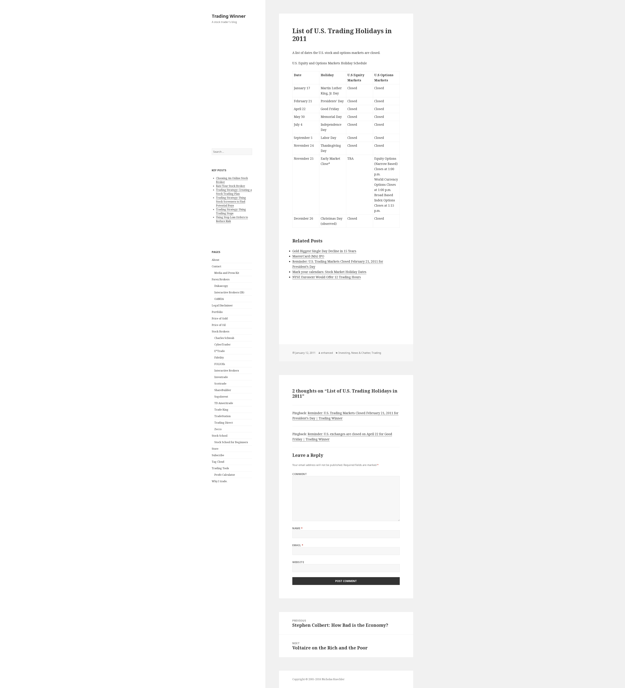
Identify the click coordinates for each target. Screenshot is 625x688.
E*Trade (219, 351)
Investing (344, 353)
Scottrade (220, 383)
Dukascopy (221, 286)
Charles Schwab (224, 338)
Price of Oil (219, 325)
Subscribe (218, 455)
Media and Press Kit (226, 273)
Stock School (219, 435)
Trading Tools (220, 468)
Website (298, 562)
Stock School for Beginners (231, 442)
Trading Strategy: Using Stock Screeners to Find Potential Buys (231, 201)
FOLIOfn (219, 364)
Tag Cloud (218, 461)
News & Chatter (360, 353)
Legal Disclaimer (222, 305)
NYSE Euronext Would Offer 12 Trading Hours (326, 277)
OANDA (219, 299)
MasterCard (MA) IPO (308, 256)
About (215, 260)
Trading (376, 353)
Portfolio (217, 312)
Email (297, 545)
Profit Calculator (224, 475)
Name (297, 528)
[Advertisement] (232, 86)
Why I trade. (219, 481)
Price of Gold (220, 318)
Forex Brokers (220, 279)
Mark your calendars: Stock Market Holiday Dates (329, 272)
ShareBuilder (222, 390)
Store (215, 448)
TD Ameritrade (223, 403)
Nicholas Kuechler (333, 679)
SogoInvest (221, 396)
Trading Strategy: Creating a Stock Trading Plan (234, 192)
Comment (299, 474)
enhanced (327, 353)
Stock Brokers (220, 331)
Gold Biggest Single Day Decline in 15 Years (324, 251)
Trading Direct (223, 422)
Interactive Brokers (226, 370)
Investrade (221, 377)
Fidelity (219, 357)
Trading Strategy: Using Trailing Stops (231, 211)
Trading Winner (229, 16)
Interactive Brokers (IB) (229, 292)
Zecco (218, 429)
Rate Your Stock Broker (230, 186)
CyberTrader (222, 344)
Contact (216, 266)
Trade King (221, 409)
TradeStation (222, 416)
